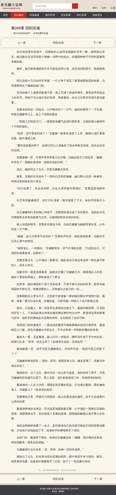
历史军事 (66, 15)
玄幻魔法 (19, 15)
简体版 (54, 491)
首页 (5, 15)
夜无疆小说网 (45, 489)
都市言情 (50, 15)
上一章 (21, 42)
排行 (95, 7)
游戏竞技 (97, 15)
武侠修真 (34, 15)
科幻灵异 (81, 15)
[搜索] (75, 6)
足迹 (113, 7)
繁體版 (61, 491)
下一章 (96, 42)
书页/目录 (58, 42)
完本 (104, 7)
